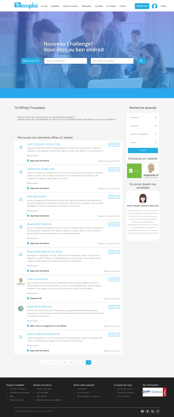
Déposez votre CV (31, 61)
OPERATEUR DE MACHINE (40, 169)
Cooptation (81, 389)
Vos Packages (42, 393)
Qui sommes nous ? (125, 389)
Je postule (114, 145)
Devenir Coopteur (70, 6)
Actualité (99, 6)
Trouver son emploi (18, 389)
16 (77, 362)
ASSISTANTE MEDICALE (39, 306)
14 (65, 362)
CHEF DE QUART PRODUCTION (43, 144)
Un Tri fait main (83, 393)
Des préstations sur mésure (88, 396)
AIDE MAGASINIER (36, 196)
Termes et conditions (126, 393)
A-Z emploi (111, 6)
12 (54, 362)
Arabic (163, 6)
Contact (122, 6)
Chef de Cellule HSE (37, 279)
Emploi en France (17, 400)
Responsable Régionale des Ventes (44, 251)
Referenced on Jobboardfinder (49, 400)
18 (88, 362)
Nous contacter (123, 396)
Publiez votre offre (44, 389)
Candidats (55, 6)
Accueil (44, 6)
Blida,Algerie (33, 156)
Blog (12, 396)
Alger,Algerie (34, 293)
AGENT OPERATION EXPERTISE (43, 334)
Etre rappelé (42, 396)
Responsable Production (39, 224)
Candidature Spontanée (20, 393)
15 (71, 362)
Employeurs (87, 6)
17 (82, 362)
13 (59, 362)
